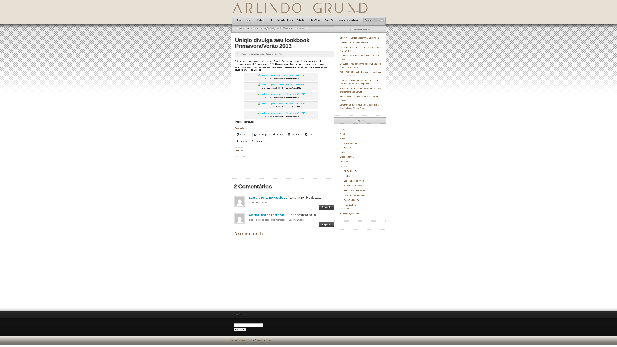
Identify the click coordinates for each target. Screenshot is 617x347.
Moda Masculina (252, 28)
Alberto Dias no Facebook (267, 215)
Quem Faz (329, 20)
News (248, 20)
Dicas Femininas (285, 20)
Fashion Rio (349, 176)
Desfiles (315, 20)
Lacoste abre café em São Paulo (354, 43)
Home (239, 20)
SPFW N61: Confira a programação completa (359, 38)
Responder (326, 207)
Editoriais (301, 20)
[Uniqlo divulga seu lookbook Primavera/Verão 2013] (281, 75)
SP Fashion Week (352, 171)
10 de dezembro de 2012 (305, 197)
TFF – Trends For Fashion (355, 190)
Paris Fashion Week (353, 200)
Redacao (244, 54)
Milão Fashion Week (353, 186)
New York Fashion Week (354, 195)
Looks (270, 20)
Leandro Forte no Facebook (268, 197)
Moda (260, 20)
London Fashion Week (354, 181)
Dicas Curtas (349, 148)
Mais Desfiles (350, 205)
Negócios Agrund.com (348, 20)
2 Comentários (271, 54)
